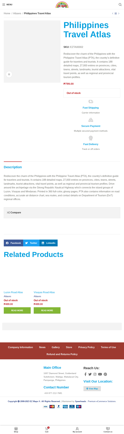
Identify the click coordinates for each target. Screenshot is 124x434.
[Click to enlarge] (9, 74)
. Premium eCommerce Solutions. (95, 401)
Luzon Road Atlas (13, 292)
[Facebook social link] (85, 374)
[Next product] (118, 13)
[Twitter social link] (90, 374)
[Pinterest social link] (105, 374)
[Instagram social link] (95, 374)
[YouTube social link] (100, 374)
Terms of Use (108, 347)
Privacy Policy (86, 347)
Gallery (56, 347)
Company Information (20, 347)
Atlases (17, 13)
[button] (13, 243)
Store (69, 347)
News (42, 347)
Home (7, 13)
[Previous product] (112, 13)
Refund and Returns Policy (62, 354)
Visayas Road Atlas (44, 292)
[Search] (120, 5)
